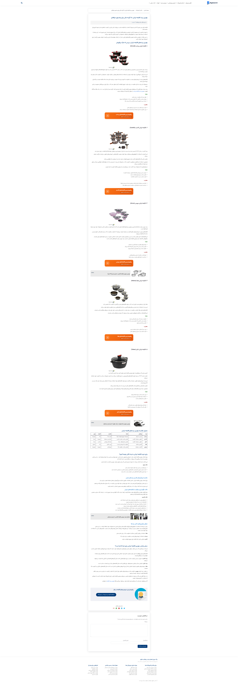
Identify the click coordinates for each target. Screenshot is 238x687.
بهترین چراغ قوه (95, 669)
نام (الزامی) (145, 640)
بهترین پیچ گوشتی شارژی (93, 670)
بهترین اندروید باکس (133, 670)
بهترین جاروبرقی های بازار (151, 671)
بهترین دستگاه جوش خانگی (93, 673)
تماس (151, 3)
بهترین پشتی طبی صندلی (112, 674)
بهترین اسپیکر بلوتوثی (133, 674)
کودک (158, 3)
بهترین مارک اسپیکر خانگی (151, 673)
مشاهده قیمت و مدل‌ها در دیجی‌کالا (106, 595)
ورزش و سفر (163, 3)
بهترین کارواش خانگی (94, 671)
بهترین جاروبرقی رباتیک (152, 670)
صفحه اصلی (146, 10)
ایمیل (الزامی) (125, 640)
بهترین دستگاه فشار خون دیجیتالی (111, 667)
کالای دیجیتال (188, 3)
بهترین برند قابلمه (110, 581)
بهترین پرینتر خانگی (133, 669)
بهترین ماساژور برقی (113, 669)
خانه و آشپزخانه (180, 3)
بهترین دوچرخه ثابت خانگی (112, 670)
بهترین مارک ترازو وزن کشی (112, 671)
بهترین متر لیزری (95, 674)
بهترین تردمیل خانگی (113, 673)
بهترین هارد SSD (134, 667)
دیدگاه (145, 622)
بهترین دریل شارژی (94, 667)
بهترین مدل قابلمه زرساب (138, 91)
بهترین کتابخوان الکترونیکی (132, 671)
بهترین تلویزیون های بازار (151, 674)
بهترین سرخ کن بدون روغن (151, 667)
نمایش (133, 22)
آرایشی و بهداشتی (171, 3)
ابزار (154, 3)
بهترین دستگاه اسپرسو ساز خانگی (150, 669)
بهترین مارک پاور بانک (133, 673)
